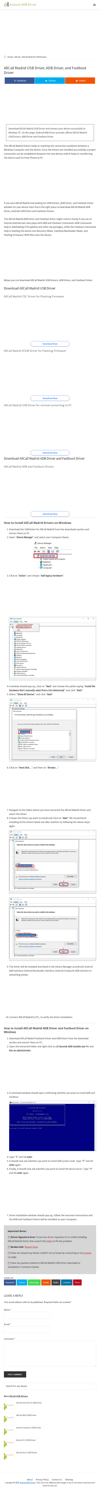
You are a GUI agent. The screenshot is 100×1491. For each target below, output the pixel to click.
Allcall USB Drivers (18, 1396)
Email (7, 1324)
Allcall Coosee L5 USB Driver (28, 1427)
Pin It (77, 1282)
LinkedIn (67, 1282)
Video (49, 1241)
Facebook (10, 1282)
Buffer (56, 1282)
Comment (9, 1338)
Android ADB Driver (27, 1482)
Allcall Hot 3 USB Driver (26, 1452)
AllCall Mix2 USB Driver (26, 1415)
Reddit (46, 1282)
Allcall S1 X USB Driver (26, 1440)
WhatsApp (34, 1282)
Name (7, 1309)
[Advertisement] (50, 36)
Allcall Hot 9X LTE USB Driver (29, 1402)
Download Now (50, 343)
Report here (31, 1246)
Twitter (21, 1282)
